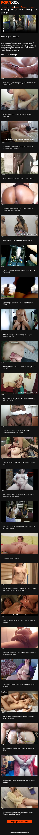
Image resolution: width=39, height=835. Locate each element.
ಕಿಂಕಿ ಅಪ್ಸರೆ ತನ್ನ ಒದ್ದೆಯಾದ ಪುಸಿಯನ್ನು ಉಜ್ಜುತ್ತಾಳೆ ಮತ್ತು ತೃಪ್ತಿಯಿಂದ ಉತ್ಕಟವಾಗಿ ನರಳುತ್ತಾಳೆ (18, 335)
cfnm (17, 7)
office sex (23, 7)
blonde (4, 7)
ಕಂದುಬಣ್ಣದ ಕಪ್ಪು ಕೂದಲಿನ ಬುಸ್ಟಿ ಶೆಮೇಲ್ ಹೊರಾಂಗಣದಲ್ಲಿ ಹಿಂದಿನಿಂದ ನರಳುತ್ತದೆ (19, 367)
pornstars (31, 7)
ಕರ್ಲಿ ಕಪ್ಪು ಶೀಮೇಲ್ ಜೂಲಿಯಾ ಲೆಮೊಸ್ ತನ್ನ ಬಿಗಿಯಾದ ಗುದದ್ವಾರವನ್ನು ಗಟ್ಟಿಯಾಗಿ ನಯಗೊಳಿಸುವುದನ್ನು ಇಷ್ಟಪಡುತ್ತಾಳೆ (19, 589)
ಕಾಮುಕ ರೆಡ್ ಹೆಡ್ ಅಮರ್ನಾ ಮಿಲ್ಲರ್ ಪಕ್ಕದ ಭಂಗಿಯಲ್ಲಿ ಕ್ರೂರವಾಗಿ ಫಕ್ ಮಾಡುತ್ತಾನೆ (19, 781)
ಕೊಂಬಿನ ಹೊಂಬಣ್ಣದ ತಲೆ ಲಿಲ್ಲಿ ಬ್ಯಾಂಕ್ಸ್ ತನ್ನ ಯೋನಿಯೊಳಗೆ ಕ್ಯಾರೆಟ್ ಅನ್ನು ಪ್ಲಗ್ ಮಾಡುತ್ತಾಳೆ (19, 83)
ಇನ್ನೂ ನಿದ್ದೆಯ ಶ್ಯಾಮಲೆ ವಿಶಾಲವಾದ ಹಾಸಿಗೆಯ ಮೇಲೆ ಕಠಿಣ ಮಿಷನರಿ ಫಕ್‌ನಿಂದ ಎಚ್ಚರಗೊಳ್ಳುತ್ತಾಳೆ (18, 717)
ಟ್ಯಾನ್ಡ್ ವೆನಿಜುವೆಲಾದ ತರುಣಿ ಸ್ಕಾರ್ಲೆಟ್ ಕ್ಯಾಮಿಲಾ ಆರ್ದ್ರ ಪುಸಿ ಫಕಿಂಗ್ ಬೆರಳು (18, 749)
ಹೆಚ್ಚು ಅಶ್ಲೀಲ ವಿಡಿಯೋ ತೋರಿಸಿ (19, 821)
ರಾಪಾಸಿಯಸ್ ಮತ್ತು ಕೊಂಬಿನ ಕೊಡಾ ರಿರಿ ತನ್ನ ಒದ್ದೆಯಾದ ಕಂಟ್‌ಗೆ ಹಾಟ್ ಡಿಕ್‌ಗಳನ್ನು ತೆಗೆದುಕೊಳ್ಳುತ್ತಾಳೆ (19, 653)
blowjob (11, 7)
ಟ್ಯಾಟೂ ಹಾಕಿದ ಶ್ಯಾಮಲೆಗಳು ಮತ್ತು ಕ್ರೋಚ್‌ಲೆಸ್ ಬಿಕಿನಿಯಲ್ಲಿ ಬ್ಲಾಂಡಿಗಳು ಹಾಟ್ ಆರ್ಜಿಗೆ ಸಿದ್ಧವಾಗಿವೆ (19, 527)
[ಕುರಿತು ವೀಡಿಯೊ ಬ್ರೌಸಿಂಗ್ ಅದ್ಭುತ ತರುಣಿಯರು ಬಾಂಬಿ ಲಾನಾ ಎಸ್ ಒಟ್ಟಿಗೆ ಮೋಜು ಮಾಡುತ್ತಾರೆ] (19, 163)
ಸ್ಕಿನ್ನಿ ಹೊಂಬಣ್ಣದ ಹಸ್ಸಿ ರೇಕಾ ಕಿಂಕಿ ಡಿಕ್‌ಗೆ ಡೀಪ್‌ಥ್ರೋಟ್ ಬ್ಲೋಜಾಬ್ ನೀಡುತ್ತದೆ (18, 303)
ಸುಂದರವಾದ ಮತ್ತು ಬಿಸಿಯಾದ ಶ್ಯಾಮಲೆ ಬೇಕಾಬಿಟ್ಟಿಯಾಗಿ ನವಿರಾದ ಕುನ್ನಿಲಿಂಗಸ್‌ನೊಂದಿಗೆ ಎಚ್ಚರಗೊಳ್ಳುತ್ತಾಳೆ (18, 813)
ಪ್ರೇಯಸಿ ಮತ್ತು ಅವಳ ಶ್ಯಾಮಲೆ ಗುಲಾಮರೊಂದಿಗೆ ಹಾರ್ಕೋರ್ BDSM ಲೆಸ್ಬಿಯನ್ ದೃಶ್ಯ (19, 271)
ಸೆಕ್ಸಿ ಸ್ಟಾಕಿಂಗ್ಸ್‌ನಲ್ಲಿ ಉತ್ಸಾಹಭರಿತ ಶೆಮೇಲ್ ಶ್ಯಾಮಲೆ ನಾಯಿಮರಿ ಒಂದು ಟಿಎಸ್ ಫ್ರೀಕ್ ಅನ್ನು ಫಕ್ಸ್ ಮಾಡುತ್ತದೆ (18, 147)
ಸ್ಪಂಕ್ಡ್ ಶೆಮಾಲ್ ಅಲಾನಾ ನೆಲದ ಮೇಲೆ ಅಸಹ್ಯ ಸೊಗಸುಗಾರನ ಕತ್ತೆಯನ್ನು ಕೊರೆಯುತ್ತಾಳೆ (19, 685)
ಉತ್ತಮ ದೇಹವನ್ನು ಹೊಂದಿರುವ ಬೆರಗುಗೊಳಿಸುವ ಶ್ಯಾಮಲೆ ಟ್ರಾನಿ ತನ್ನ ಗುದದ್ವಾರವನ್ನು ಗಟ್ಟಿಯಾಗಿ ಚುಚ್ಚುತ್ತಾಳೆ (18, 495)
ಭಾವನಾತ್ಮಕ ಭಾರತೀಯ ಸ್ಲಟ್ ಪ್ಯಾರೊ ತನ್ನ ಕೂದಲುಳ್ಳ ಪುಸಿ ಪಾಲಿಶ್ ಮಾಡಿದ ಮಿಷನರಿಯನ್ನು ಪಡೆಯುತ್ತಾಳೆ (18, 209)
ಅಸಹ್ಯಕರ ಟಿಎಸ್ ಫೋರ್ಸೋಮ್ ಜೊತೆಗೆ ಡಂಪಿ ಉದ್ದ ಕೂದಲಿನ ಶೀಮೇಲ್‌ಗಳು (17, 115)
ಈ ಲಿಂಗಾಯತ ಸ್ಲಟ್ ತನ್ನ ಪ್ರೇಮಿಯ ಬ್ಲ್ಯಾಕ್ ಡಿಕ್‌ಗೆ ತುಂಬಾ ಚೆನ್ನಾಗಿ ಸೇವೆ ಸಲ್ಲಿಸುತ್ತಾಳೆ (19, 621)
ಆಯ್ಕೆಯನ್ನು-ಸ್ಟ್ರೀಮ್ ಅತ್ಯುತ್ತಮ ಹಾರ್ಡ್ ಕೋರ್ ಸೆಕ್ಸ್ (10, 2)
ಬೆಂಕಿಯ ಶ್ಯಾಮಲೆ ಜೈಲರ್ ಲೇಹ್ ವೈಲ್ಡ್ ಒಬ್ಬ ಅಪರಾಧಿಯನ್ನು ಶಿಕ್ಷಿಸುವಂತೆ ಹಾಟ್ (19, 463)
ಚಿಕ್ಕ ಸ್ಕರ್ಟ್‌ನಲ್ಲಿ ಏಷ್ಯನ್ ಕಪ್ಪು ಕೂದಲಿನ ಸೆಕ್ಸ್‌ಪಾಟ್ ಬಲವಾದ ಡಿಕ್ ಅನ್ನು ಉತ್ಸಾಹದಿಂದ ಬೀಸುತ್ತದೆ (19, 399)
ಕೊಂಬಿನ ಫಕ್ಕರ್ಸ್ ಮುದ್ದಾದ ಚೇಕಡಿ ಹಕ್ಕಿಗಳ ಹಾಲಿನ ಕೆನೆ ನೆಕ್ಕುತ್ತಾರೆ (17, 240)
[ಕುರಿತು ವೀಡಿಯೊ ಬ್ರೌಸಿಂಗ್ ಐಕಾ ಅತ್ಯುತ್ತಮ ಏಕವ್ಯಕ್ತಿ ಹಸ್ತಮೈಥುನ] (19, 543)
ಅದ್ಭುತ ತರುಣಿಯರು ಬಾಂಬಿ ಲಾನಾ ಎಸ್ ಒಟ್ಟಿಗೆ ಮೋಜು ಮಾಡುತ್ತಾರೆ (18, 178)
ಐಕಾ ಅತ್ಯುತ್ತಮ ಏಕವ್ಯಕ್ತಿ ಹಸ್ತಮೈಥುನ (11, 558)
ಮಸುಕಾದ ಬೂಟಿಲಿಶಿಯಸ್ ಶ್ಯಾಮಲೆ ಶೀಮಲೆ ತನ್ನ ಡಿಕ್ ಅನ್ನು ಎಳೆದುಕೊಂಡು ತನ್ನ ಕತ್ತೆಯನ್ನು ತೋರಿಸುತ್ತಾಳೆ (16, 431)
